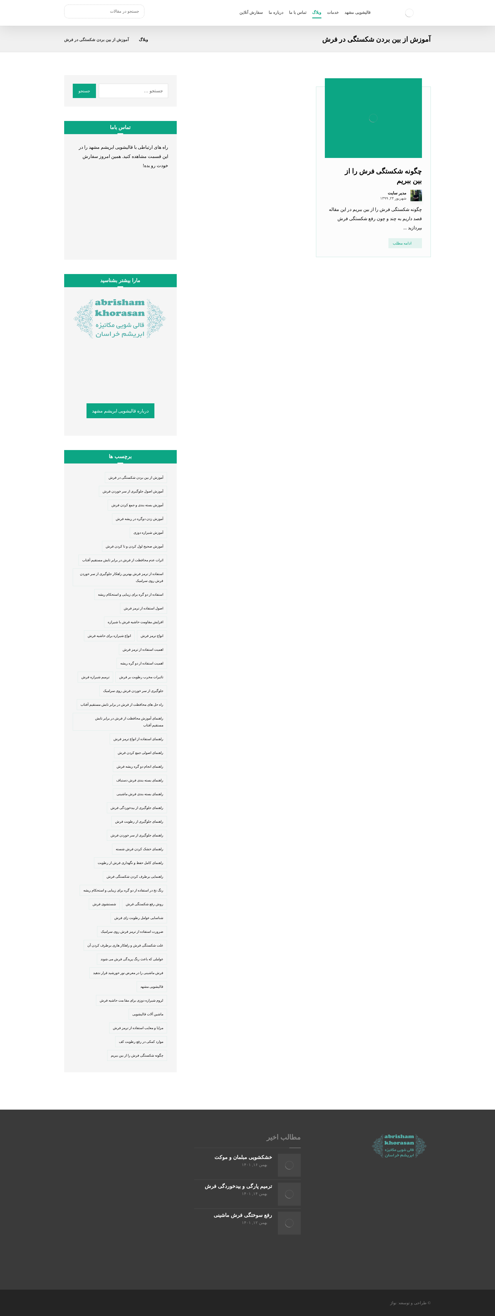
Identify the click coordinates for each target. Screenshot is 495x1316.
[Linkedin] (388, 1218)
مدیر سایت (397, 193)
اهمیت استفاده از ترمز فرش (143, 650)
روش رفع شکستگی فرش (144, 904)
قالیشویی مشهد (151, 987)
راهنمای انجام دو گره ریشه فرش (140, 766)
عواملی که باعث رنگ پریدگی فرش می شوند (132, 959)
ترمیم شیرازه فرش (95, 677)
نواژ (393, 1303)
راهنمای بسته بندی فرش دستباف (139, 780)
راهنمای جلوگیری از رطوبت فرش (139, 822)
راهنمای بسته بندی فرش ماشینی (140, 794)
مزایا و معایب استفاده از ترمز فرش (138, 1028)
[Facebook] (422, 1218)
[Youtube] (376, 1218)
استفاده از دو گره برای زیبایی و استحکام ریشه (130, 595)
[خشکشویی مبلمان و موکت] (289, 1165)
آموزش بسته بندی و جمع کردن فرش (137, 505)
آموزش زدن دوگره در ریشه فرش (139, 519)
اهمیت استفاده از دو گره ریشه (141, 663)
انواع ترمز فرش (152, 636)
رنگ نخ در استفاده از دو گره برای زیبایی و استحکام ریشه (123, 890)
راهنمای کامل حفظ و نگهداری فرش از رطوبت (130, 863)
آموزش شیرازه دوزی (148, 533)
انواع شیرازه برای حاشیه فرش (109, 636)
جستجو (84, 91)
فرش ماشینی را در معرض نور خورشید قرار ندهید (128, 973)
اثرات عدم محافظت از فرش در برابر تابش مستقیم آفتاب (122, 560)
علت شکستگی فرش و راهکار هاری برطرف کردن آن (125, 945)
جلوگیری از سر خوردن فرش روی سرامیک (133, 691)
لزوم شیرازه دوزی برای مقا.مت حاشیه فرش (131, 1000)
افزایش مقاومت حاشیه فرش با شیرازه (135, 622)
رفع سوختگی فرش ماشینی (243, 1215)
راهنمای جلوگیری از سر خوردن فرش (137, 835)
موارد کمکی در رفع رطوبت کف (141, 1042)
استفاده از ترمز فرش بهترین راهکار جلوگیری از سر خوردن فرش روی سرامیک (121, 577)
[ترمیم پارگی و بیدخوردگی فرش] (289, 1194)
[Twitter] (411, 1218)
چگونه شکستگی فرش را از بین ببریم (137, 1055)
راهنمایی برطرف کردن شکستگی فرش (135, 877)
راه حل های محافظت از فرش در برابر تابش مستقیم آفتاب (121, 705)
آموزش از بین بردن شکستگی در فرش (136, 478)
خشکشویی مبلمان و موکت (243, 1157)
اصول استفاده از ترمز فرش (143, 608)
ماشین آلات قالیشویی (147, 1014)
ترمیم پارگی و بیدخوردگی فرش (238, 1186)
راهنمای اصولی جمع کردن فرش (140, 753)
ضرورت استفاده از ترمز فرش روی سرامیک (132, 932)
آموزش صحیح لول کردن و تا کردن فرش (134, 546)
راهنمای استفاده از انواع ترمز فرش (138, 739)
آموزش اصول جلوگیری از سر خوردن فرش (133, 491)
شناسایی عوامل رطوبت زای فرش (138, 918)
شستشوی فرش (104, 904)
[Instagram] (399, 1218)
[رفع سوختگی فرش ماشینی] (289, 1223)
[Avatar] (416, 195)
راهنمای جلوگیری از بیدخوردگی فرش (137, 808)
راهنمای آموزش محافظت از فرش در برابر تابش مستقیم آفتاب (129, 721)
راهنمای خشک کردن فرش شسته (139, 849)
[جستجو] (71, 11)
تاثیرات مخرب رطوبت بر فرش (141, 677)
